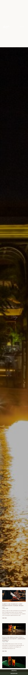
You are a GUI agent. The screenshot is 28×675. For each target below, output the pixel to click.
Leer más (4, 618)
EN (21, 27)
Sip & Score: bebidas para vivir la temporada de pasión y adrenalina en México (13, 638)
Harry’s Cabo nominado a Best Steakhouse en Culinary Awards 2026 (12, 605)
